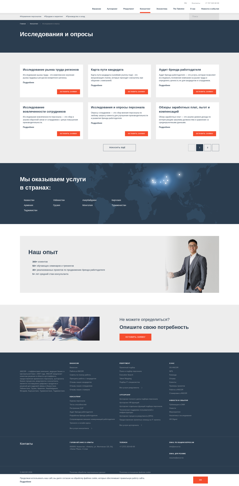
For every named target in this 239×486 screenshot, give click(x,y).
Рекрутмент (128, 9)
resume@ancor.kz (176, 458)
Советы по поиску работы (80, 375)
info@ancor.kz (174, 447)
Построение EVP (76, 408)
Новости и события (210, 9)
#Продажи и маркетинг (53, 16)
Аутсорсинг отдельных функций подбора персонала (141, 406)
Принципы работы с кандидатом (83, 379)
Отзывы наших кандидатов (80, 382)
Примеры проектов (177, 386)
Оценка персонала (77, 401)
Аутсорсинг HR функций (129, 403)
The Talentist (178, 9)
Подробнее (29, 82)
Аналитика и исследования (180, 415)
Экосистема (161, 9)
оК (200, 480)
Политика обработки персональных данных (87, 472)
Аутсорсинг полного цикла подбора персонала (139, 399)
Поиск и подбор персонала (131, 371)
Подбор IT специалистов (130, 382)
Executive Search (126, 375)
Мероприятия (174, 412)
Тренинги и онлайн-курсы (80, 423)
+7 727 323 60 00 (212, 3)
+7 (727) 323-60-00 (127, 447)
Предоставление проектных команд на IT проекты (140, 420)
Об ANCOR (173, 367)
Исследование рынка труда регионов (51, 69)
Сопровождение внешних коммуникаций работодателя (92, 419)
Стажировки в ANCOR (178, 393)
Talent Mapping (126, 379)
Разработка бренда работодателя (83, 415)
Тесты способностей (78, 405)
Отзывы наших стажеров (80, 390)
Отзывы (172, 379)
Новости (172, 408)
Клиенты (172, 382)
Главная (23, 24)
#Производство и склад (75, 16)
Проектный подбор (127, 367)
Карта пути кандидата (107, 69)
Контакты (196, 3)
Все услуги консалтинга (79, 428)
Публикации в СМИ (177, 405)
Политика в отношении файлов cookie (135, 472)
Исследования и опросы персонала (118, 107)
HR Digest (173, 419)
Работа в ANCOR (77, 371)
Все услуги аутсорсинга (129, 425)
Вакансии (96, 9)
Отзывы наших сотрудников (81, 386)
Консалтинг (145, 9)
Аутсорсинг (112, 9)
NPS (171, 371)
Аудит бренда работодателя (180, 69)
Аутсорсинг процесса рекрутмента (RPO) (136, 416)
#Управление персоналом (30, 16)
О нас (192, 9)
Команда (173, 375)
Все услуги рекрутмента (129, 388)
